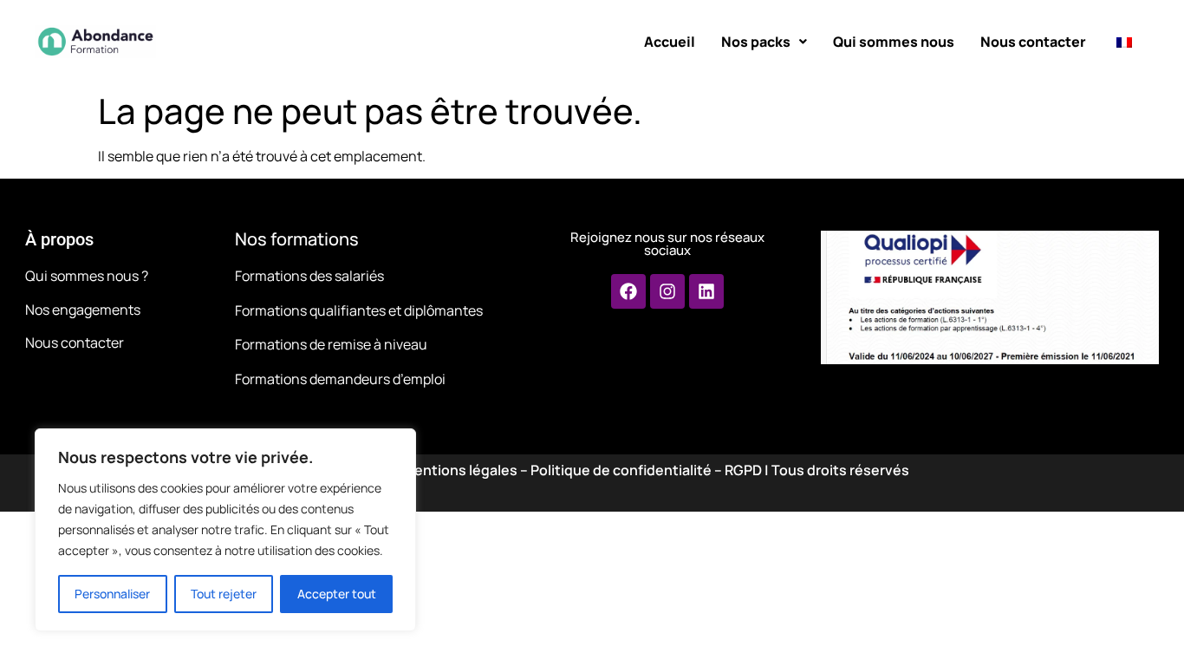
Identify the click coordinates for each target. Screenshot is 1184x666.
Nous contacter (1033, 41)
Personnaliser (112, 593)
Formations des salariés (309, 275)
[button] (764, 42)
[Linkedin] (706, 291)
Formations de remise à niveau (331, 344)
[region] (225, 529)
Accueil (669, 41)
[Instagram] (667, 291)
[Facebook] (628, 291)
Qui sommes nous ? (86, 275)
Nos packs (755, 41)
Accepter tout (336, 593)
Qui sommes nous (893, 41)
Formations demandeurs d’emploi (340, 378)
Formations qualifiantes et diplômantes (359, 310)
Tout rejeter (224, 593)
